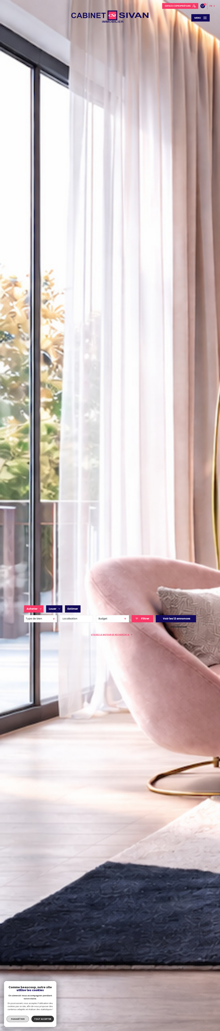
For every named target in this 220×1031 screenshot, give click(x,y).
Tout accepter (42, 1019)
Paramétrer (18, 1019)
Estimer (72, 609)
